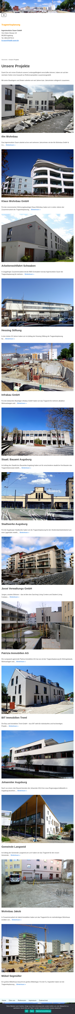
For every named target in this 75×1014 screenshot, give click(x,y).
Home (4, 1000)
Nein (31, 1011)
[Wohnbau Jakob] (37, 883)
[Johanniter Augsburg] (37, 754)
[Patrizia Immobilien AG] (37, 625)
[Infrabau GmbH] (37, 367)
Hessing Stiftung (11, 330)
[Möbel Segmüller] (37, 948)
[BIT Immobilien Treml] (37, 690)
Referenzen (22, 1000)
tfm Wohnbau (9, 136)
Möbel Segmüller (11, 975)
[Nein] (73, 1009)
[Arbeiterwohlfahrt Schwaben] (37, 238)
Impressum (32, 1000)
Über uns (12, 1000)
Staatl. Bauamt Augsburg (16, 459)
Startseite (4, 59)
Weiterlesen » (10, 145)
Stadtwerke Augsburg (14, 524)
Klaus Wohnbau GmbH (15, 201)
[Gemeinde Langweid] (37, 819)
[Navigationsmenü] (3, 15)
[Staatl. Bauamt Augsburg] (37, 432)
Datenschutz (43, 1000)
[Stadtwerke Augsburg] (37, 496)
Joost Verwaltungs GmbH (16, 588)
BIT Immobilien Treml (14, 717)
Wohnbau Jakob (11, 911)
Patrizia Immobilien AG (15, 653)
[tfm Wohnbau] (37, 109)
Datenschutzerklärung (43, 1011)
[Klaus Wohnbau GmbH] (37, 173)
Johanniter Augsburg (14, 782)
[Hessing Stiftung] (37, 302)
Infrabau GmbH (10, 394)
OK (27, 1011)
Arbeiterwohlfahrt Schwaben (18, 265)
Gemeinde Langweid (13, 846)
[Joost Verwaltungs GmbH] (37, 561)
